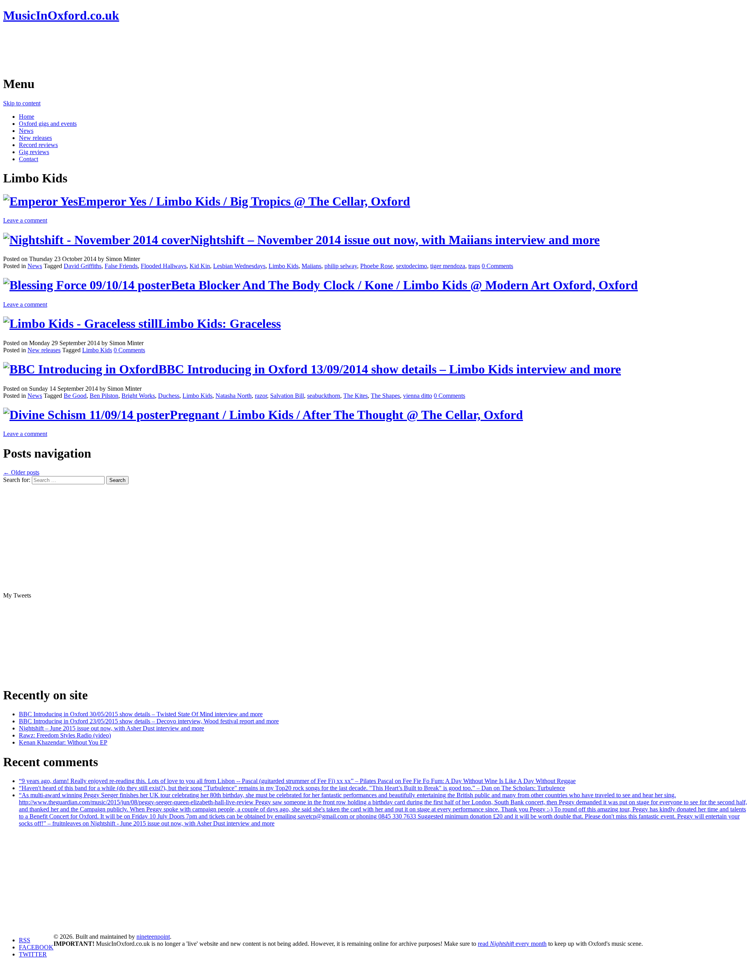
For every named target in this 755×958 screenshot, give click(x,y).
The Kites (355, 395)
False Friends (121, 266)
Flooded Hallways (163, 266)
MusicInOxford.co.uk (61, 15)
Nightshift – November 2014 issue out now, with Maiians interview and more (395, 240)
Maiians (311, 266)
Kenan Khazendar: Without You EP (63, 742)
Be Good (75, 395)
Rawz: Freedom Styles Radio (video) (65, 735)
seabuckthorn (323, 395)
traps (474, 266)
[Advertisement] (146, 49)
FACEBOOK (36, 947)
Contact (28, 159)
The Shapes (385, 395)
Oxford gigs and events (48, 123)
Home (26, 116)
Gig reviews (34, 152)
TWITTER (33, 954)
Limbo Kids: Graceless (219, 323)
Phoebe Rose (376, 266)
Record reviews (38, 145)
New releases (35, 137)
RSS (24, 940)
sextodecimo (411, 266)
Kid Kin (200, 266)
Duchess (168, 395)
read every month (512, 943)
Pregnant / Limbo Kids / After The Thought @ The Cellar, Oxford (346, 415)
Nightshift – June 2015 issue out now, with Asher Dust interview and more (111, 728)
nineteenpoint (153, 936)
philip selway (340, 266)
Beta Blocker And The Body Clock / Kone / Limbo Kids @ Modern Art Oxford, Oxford (404, 285)
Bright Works (138, 395)
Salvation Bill (287, 395)
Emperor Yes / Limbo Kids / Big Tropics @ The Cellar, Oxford (244, 201)
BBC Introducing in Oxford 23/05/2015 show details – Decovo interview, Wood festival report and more (149, 721)
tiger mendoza (447, 266)
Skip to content (22, 103)
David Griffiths (82, 266)
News (26, 130)
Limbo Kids (283, 266)
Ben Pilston (104, 395)
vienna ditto (417, 395)
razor (261, 395)
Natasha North (233, 395)
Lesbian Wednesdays (239, 266)
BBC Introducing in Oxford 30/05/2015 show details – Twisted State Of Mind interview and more (141, 714)
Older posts (21, 472)
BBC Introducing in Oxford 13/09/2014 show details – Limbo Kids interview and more (389, 369)
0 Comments (497, 266)
